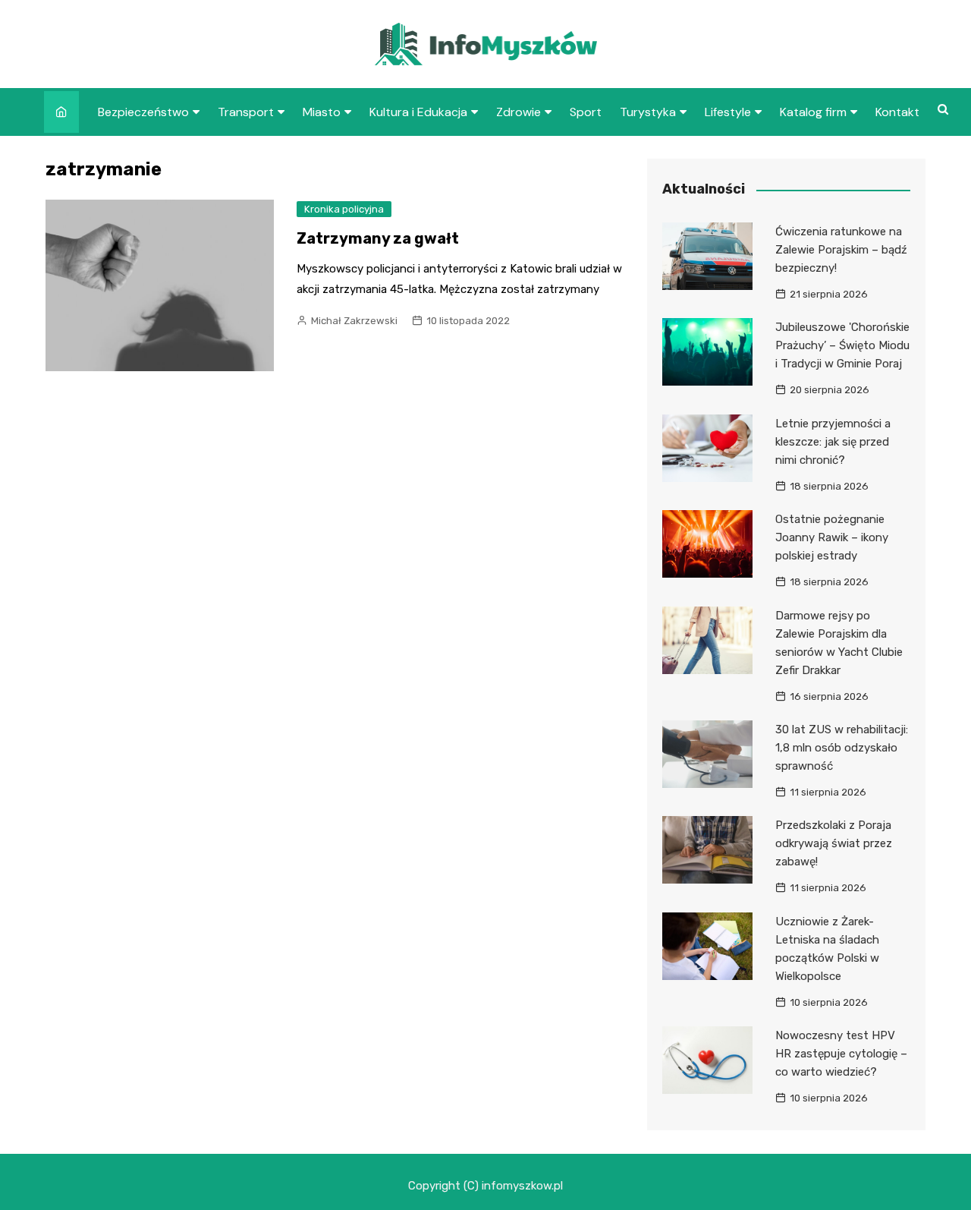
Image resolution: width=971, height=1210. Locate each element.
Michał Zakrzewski (354, 320)
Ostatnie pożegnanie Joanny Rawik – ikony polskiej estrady (831, 537)
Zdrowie (518, 112)
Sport (586, 112)
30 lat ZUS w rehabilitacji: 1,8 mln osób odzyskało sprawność (841, 748)
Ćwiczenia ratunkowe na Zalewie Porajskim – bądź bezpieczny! (841, 250)
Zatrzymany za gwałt (379, 238)
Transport (246, 112)
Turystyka (648, 112)
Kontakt (897, 112)
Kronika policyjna (344, 209)
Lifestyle (728, 112)
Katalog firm (813, 112)
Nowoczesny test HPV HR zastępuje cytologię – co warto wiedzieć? (841, 1054)
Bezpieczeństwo (143, 112)
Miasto (322, 112)
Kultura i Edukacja (418, 112)
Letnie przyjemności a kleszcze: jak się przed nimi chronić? (833, 442)
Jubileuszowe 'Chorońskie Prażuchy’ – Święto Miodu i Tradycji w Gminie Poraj (842, 345)
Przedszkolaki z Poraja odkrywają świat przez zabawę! (833, 843)
